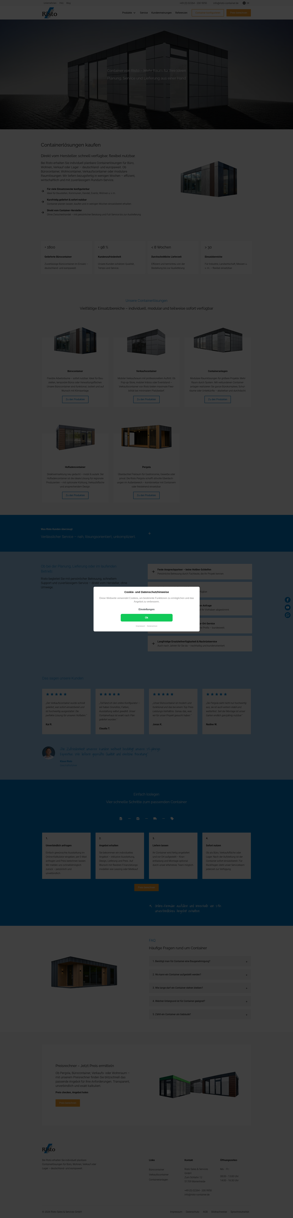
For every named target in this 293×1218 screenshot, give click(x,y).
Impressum (140, 626)
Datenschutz (152, 626)
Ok (146, 617)
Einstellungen (147, 609)
